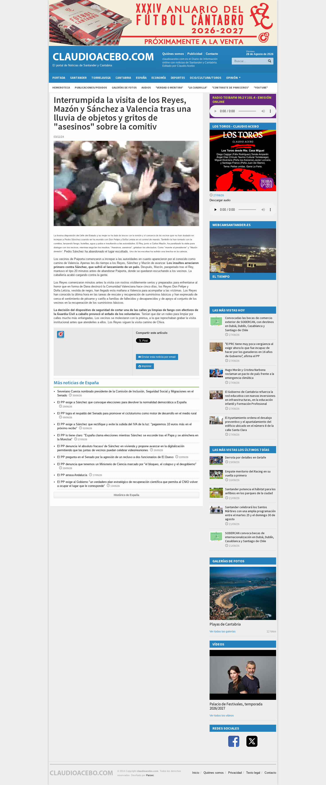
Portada (58, 77)
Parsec (150, 775)
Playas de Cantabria (225, 624)
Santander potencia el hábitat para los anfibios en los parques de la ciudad (250, 491)
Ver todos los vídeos (222, 715)
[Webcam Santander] (243, 230)
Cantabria (123, 77)
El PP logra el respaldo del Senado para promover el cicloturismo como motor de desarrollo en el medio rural (126, 413)
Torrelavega (101, 77)
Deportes (178, 77)
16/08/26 (234, 480)
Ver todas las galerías (223, 631)
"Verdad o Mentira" (169, 87)
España (141, 77)
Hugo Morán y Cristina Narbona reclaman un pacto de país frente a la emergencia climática (249, 374)
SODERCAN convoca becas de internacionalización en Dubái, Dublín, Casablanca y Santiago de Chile (249, 537)
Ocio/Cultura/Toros (205, 77)
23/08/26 (234, 462)
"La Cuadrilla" (197, 87)
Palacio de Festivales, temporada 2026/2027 (236, 706)
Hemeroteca (61, 87)
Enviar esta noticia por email (157, 356)
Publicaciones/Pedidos (91, 87)
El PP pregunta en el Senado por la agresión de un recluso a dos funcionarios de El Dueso (115, 457)
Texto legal (253, 772)
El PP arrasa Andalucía (72, 475)
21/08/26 (234, 498)
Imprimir (144, 366)
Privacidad (235, 772)
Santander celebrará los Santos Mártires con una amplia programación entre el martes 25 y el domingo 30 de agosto (250, 513)
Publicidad (194, 53)
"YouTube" (261, 87)
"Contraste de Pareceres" (230, 87)
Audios (146, 87)
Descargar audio (220, 200)
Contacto (212, 53)
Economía (158, 77)
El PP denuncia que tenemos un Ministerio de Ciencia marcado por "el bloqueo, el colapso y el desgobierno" (126, 464)
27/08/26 (218, 195)
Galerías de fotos (124, 87)
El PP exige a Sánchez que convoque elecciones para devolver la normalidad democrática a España (122, 402)
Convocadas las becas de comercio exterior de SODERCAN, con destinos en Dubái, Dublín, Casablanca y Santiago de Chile (249, 324)
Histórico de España (126, 495)
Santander (78, 77)
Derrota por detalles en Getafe (245, 457)
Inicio (195, 772)
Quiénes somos (173, 53)
